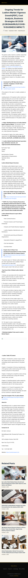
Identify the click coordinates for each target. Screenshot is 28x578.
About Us (5, 568)
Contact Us (10, 568)
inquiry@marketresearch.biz (9, 265)
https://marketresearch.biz (12, 452)
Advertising (15, 568)
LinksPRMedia (16, 575)
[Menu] (25, 2)
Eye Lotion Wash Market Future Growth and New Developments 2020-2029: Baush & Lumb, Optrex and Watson (14, 483)
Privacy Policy (22, 568)
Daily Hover (4, 2)
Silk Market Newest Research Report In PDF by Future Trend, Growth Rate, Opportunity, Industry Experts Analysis (13, 529)
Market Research (21, 30)
